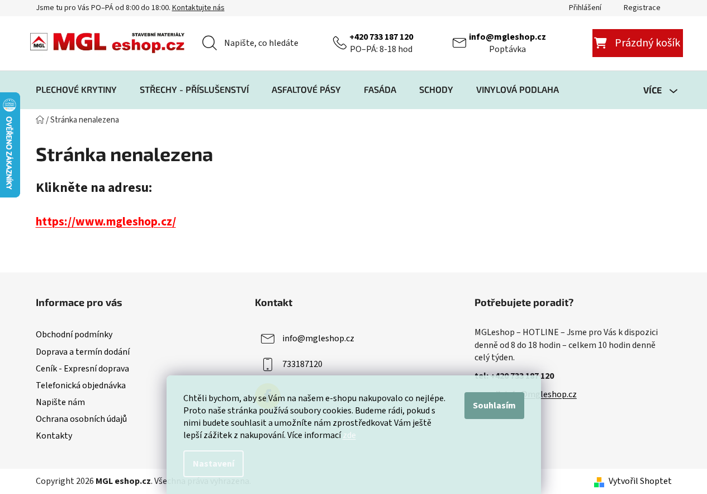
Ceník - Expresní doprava (82, 369)
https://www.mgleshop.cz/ (106, 221)
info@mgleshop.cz (507, 37)
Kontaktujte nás (198, 7)
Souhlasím (494, 405)
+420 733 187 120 (381, 37)
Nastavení (213, 464)
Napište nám (60, 402)
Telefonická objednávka (81, 385)
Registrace (642, 7)
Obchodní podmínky (74, 334)
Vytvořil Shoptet (640, 481)
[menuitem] (76, 89)
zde (349, 435)
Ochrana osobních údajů (81, 419)
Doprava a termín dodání (83, 352)
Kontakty (54, 436)
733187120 (302, 364)
